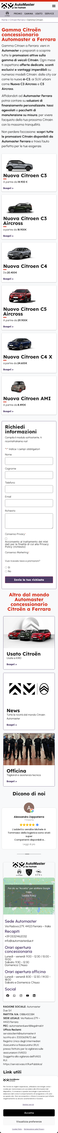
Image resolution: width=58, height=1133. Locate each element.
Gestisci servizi (28, 1104)
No (9, 571)
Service (49, 13)
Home (5, 20)
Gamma (28, 13)
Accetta (29, 1112)
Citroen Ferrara (17, 20)
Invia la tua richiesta (29, 579)
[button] (53, 5)
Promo (18, 13)
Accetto (29, 902)
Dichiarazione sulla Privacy (34, 1129)
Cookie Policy (17, 1129)
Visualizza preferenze (29, 1121)
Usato (39, 13)
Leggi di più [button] (29, 844)
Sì (9, 567)
